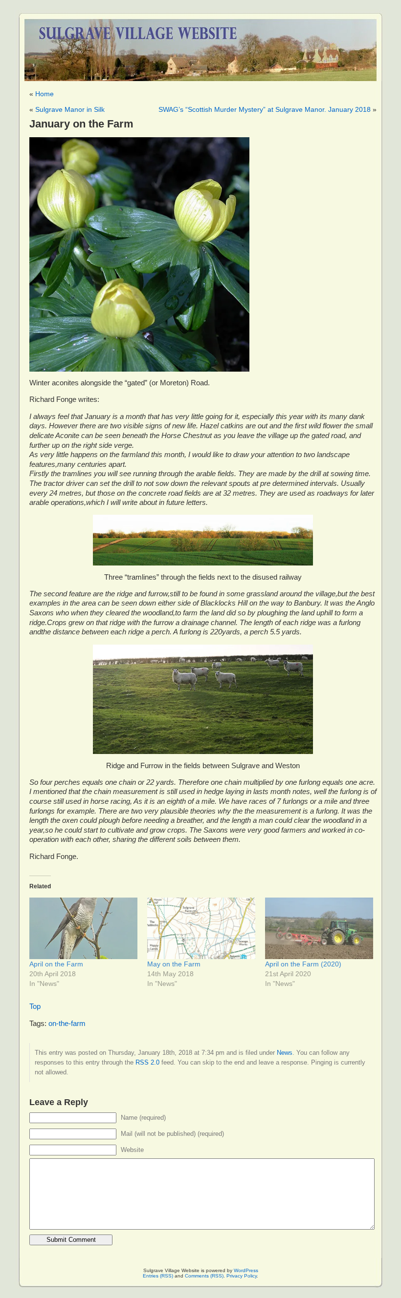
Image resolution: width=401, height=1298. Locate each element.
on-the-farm (67, 1023)
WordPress (246, 1270)
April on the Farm (56, 964)
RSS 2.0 (147, 1062)
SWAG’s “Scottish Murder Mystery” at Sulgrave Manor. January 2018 (264, 109)
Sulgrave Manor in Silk (70, 109)
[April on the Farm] (83, 928)
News (284, 1052)
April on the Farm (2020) (303, 964)
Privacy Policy (241, 1275)
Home (44, 94)
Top (35, 1006)
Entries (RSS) (158, 1275)
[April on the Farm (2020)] (319, 928)
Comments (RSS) (204, 1275)
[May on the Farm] (201, 928)
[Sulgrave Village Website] (200, 46)
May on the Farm (173, 964)
